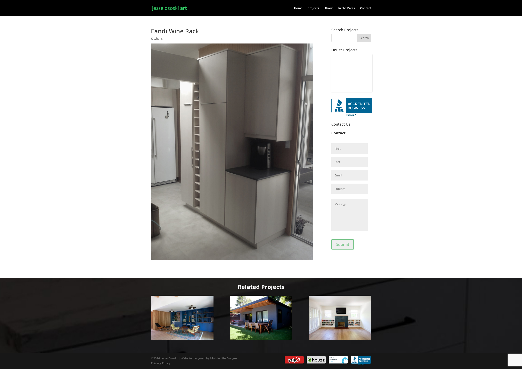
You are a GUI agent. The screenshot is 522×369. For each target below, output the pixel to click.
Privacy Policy (160, 363)
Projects (313, 8)
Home (298, 8)
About (328, 8)
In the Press (346, 8)
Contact (365, 8)
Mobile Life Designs (223, 358)
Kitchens (157, 38)
